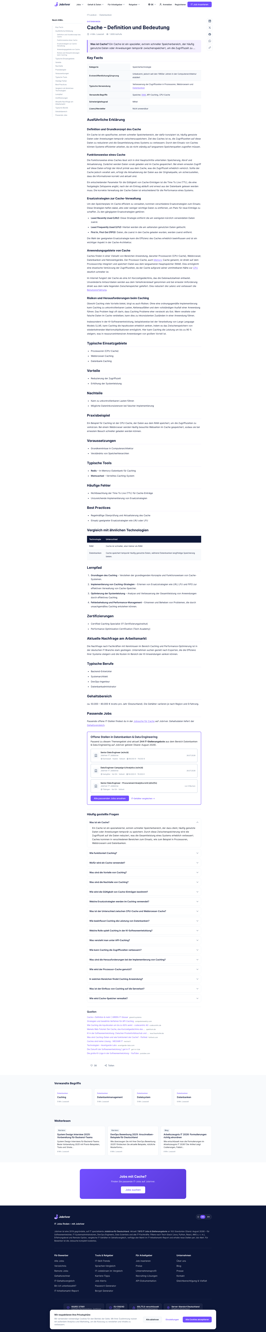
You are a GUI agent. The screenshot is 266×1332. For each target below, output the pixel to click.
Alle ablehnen (152, 1319)
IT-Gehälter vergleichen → (143, 798)
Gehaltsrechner (62, 1275)
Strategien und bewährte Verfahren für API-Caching (110, 1021)
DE (203, 1217)
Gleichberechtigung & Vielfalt (192, 1280)
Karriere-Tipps (102, 1275)
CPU (195, 267)
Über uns (181, 1260)
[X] (210, 27)
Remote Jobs (61, 1270)
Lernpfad (58, 94)
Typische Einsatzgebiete (64, 59)
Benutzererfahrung (97, 290)
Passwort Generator (105, 1285)
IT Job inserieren (199, 4)
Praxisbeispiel (60, 70)
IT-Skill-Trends (102, 1260)
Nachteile (59, 66)
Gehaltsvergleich (95, 725)
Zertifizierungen (61, 98)
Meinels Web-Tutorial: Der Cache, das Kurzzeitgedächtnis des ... (116, 1029)
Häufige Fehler (61, 81)
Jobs (78, 4)
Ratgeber (133, 4)
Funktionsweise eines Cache (67, 40)
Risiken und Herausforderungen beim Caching (68, 54)
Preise (139, 1265)
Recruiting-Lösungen (146, 1275)
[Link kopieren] (210, 47)
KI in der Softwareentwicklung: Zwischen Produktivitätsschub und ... (118, 1033)
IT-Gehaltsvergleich (64, 1280)
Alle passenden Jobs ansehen (110, 798)
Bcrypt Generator (104, 1290)
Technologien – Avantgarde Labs (102, 1045)
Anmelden (167, 4)
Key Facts (59, 27)
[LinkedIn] (210, 21)
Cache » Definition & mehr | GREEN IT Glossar (107, 1017)
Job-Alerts (100, 1280)
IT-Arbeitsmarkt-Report (158, 1237)
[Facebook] (210, 34)
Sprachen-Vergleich (105, 1265)
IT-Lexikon (92, 15)
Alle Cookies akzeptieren (197, 1319)
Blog (179, 1265)
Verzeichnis (60, 1265)
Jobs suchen (133, 1189)
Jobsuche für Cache (144, 721)
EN (208, 1217)
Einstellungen (172, 1319)
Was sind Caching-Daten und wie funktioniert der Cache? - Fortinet (117, 1037)
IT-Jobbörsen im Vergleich (109, 1270)
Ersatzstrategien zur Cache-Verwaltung (67, 45)
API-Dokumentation (146, 1280)
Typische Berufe (61, 108)
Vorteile (58, 62)
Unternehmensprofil (146, 1270)
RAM (144, 95)
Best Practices (61, 84)
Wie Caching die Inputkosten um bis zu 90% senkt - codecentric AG (117, 1025)
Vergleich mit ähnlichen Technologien (64, 89)
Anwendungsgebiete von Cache (68, 49)
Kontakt (181, 1275)
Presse (180, 1270)
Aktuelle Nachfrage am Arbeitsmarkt (64, 103)
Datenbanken (105, 15)
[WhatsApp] (210, 41)
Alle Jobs (59, 1260)
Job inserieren (143, 1260)
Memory (158, 260)
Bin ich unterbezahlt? (65, 1285)
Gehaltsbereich (61, 111)
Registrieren (180, 4)
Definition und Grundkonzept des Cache (69, 36)
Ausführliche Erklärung (64, 31)
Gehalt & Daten (94, 4)
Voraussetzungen (62, 73)
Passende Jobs (61, 115)
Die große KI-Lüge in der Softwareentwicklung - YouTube (113, 1053)
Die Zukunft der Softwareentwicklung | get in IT (108, 1049)
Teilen (107, 1065)
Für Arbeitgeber (115, 4)
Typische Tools (61, 77)
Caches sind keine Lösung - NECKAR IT (105, 1041)
